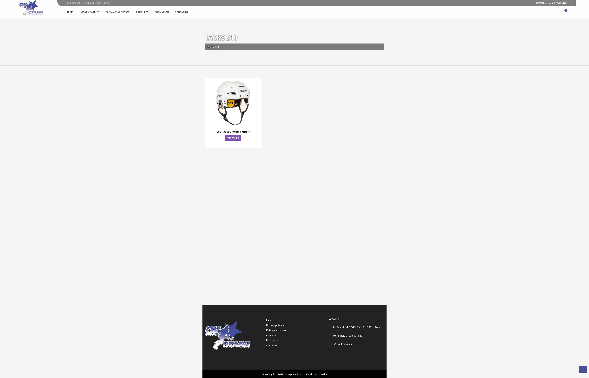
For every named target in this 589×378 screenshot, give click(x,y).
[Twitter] (340, 356)
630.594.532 (355, 335)
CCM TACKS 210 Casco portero (233, 132)
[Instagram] (348, 356)
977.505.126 (340, 335)
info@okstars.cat (545, 3)
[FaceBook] (331, 356)
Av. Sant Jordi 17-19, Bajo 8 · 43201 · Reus (356, 327)
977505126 (560, 3)
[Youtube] (357, 356)
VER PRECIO (233, 138)
